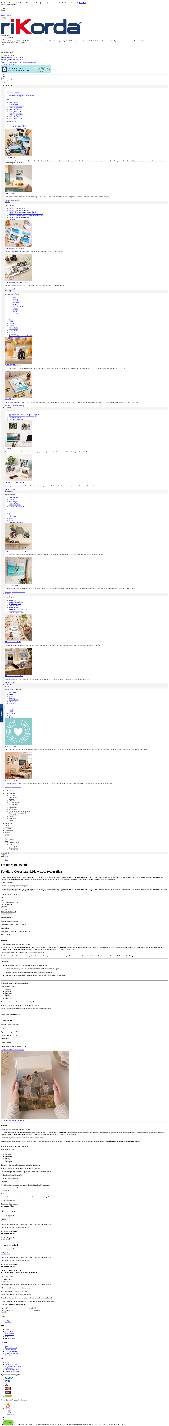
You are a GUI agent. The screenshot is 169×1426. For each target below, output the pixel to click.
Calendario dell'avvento (16, 419)
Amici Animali (13, 329)
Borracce (15, 308)
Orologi (11, 518)
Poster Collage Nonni (15, 113)
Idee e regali (8, 291)
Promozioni (8, 684)
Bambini (11, 710)
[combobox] (10, 14)
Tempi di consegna (10, 1349)
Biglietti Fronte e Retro (16, 602)
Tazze (14, 297)
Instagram (12, 713)
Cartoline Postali (14, 605)
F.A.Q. (6, 62)
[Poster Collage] (18, 191)
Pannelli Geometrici (15, 505)
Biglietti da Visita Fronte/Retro (18, 609)
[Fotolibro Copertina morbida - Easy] (18, 280)
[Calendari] (18, 447)
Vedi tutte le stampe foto (12, 200)
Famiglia (11, 703)
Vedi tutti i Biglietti (10, 682)
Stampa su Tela (13, 503)
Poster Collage (13, 102)
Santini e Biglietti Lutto (16, 612)
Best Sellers (12, 693)
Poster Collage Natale (15, 118)
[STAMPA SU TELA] (18, 583)
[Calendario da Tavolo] (18, 481)
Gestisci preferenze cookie (13, 1366)
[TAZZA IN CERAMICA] (18, 363)
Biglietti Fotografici (15, 604)
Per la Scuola (13, 327)
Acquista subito (5, 1221)
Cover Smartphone (18, 306)
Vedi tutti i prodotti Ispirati (13, 787)
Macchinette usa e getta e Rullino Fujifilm (21, 96)
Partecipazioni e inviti (15, 611)
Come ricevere (31, 62)
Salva (3, 1312)
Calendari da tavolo (15, 417)
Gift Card (15, 304)
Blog (6, 1336)
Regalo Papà (12, 701)
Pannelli (11, 499)
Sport (10, 715)
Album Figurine (17, 301)
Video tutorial (13, 62)
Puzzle (15, 311)
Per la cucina (13, 517)
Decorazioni (12, 334)
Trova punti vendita (11, 1351)
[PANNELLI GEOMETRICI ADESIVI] (18, 549)
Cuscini (11, 513)
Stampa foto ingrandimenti (17, 94)
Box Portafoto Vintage (19, 128)
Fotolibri (7, 202)
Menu (2, 74)
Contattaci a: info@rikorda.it (13, 1371)
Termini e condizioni (11, 1364)
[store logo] (41, 34)
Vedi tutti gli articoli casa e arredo (15, 592)
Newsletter (8, 1322)
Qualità (7, 1346)
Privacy (7, 1362)
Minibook (12, 219)
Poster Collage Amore (15, 107)
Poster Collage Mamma (16, 115)
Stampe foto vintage (19, 125)
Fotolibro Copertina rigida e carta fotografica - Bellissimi (26, 214)
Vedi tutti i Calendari (11, 489)
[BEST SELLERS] (18, 744)
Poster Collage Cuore (15, 111)
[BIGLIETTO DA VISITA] (18, 640)
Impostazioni (5, 853)
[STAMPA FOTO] (18, 156)
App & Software (10, 1338)
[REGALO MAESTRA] (18, 778)
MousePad (16, 303)
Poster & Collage (14, 498)
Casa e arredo (9, 491)
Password (4, 1308)
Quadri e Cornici (14, 501)
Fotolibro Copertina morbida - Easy (20, 208)
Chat (2, 62)
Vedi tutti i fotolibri (10, 289)
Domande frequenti (11, 1348)
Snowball (11, 323)
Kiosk (6, 860)
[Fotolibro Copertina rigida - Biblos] (18, 246)
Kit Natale (12, 332)
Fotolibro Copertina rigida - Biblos (19, 210)
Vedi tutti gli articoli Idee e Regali (15, 406)
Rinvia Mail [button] (82, 3)
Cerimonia (12, 698)
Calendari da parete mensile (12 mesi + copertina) (24, 414)
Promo (7, 1320)
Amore (11, 712)
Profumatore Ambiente (16, 522)
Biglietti (7, 593)
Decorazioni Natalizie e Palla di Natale (20, 336)
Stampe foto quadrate (19, 127)
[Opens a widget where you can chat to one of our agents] (8, 1422)
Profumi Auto (13, 325)
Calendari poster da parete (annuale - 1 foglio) (23, 416)
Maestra (11, 694)
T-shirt (11, 322)
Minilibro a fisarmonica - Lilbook (19, 217)
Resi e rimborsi (9, 1355)
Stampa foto (8, 85)
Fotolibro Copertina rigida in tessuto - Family (22, 212)
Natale (11, 717)
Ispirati (7, 686)
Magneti (15, 310)
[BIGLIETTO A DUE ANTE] (18, 674)
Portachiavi (16, 299)
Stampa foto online (14, 92)
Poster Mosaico (13, 104)
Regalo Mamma (13, 700)
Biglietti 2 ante (13, 600)
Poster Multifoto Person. (16, 106)
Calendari (8, 407)
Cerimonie (12, 320)
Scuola (11, 696)
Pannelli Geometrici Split (16, 506)
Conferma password (7, 1310)
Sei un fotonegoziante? (12, 1369)
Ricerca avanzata (6, 15)
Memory (15, 313)
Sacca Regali (13, 330)
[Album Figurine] (18, 397)
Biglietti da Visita (14, 607)
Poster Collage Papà (15, 116)
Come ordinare (22, 62)
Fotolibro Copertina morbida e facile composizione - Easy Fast (28, 215)
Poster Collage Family (15, 109)
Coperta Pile (12, 520)
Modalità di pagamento (12, 1353)
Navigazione (9, 1368)
